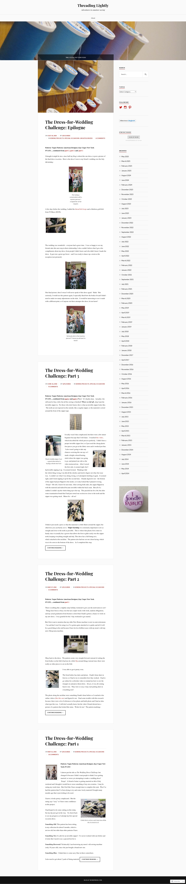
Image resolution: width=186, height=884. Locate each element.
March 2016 (125, 393)
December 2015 (127, 407)
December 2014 (127, 450)
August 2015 (126, 412)
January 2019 (126, 327)
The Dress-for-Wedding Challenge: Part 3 (69, 373)
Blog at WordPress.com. (93, 880)
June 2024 (125, 180)
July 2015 (124, 417)
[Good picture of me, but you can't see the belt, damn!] (75, 275)
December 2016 (127, 365)
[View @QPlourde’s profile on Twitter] (121, 107)
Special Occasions (72, 138)
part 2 (72, 150)
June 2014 (125, 464)
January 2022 (126, 270)
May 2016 (125, 384)
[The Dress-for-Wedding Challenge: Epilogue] (76, 112)
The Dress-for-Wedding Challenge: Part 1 (69, 740)
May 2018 (125, 336)
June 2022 (125, 246)
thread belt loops (81, 209)
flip (76, 661)
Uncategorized (86, 138)
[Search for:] (133, 74)
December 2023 (127, 190)
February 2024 (126, 185)
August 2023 (126, 204)
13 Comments (53, 754)
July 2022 (124, 242)
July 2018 (124, 331)
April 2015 (125, 431)
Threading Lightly (93, 5)
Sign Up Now (134, 137)
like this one (60, 698)
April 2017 (125, 360)
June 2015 (125, 421)
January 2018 (126, 350)
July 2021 (124, 284)
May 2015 (125, 426)
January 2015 (126, 445)
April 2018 (125, 341)
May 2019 (125, 308)
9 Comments (53, 386)
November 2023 (127, 194)
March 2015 (125, 436)
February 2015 (126, 440)
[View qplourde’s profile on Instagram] (126, 107)
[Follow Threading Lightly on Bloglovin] (127, 121)
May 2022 (125, 251)
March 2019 (125, 317)
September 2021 (127, 279)
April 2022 (125, 256)
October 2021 (126, 275)
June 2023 (125, 213)
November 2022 (127, 227)
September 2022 (127, 232)
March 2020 (125, 298)
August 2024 (126, 175)
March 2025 (125, 161)
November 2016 (127, 369)
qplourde (66, 135)
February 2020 (126, 303)
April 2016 (125, 388)
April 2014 (125, 473)
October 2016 (126, 374)
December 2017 (127, 355)
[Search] (145, 74)
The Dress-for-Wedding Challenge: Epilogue (69, 124)
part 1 (80, 150)
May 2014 (125, 469)
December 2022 (127, 223)
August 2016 (126, 379)
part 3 (66, 150)
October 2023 (126, 199)
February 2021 (126, 289)
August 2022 (126, 237)
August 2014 (126, 454)
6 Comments (100, 138)
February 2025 (126, 166)
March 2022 (125, 261)
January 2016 (126, 402)
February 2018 (126, 346)
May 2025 (125, 156)
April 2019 (125, 313)
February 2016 (126, 398)
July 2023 (124, 208)
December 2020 (127, 294)
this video (99, 437)
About (93, 18)
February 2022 (126, 265)
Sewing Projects (57, 138)
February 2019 (126, 322)
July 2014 (124, 459)
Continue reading (53, 548)
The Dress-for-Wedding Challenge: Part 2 (69, 576)
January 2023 (126, 218)
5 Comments (53, 590)
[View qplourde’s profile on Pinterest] (130, 107)
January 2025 (126, 171)
